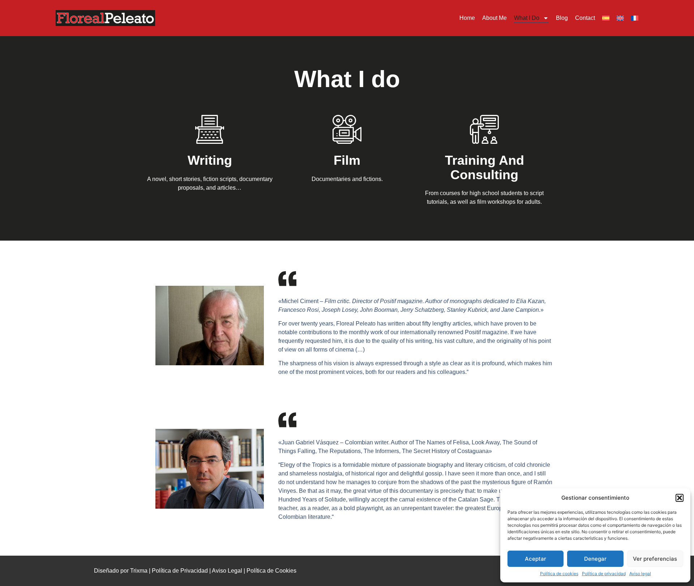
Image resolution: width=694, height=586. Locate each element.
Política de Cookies (271, 571)
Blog (562, 18)
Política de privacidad (604, 573)
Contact (585, 18)
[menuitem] (605, 18)
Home (467, 18)
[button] (679, 497)
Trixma (138, 571)
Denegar (595, 558)
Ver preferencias (655, 558)
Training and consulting (484, 167)
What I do (526, 18)
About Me (494, 18)
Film (347, 160)
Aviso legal (640, 573)
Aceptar (535, 558)
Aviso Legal (227, 571)
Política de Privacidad (180, 571)
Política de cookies (559, 573)
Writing (210, 160)
